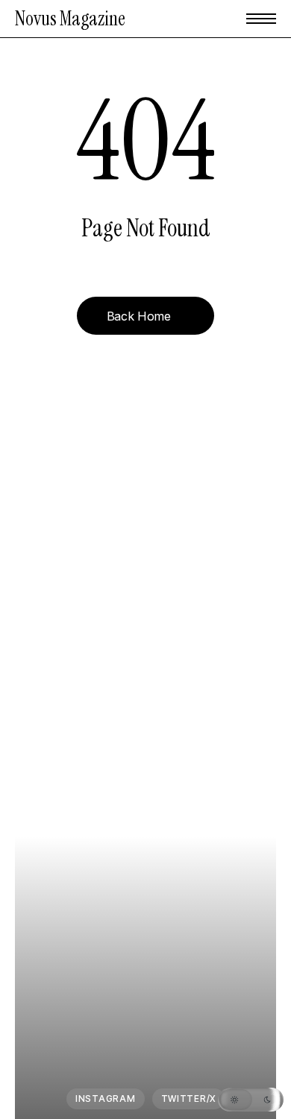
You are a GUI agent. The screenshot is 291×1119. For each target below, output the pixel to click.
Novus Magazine (70, 18)
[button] (261, 18)
